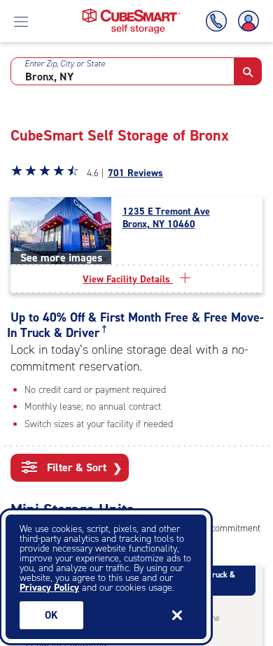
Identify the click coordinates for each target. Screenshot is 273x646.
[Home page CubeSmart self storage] (131, 12)
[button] (248, 71)
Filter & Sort (83, 467)
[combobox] (122, 71)
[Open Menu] (21, 21)
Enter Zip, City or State (64, 63)
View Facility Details (128, 279)
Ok (51, 615)
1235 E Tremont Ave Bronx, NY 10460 (166, 218)
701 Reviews (135, 173)
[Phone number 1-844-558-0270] (219, 21)
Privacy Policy (49, 587)
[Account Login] (245, 21)
